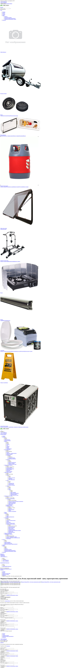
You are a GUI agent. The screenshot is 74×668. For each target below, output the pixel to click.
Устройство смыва (11, 529)
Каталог (3, 12)
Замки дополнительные (14, 493)
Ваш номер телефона (4, 615)
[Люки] (8, 475)
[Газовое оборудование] (12, 465)
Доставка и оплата (5, 635)
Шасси (1, 114)
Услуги (3, 13)
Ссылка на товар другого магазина (6, 617)
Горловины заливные (12, 458)
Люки (1, 229)
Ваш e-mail (2, 616)
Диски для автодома (11, 503)
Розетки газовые (3, 186)
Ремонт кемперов (7, 542)
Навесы (9, 510)
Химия (10, 351)
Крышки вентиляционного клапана (14, 530)
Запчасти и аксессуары (4, 260)
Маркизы (10, 508)
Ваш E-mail (2, 610)
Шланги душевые (11, 463)
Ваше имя (2, 608)
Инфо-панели (10, 504)
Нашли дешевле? (7, 597)
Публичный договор (8, 17)
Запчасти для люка (11, 477)
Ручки (9, 488)
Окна (3, 229)
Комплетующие (16, 186)
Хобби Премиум (3, 52)
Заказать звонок (3, 3)
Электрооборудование (4, 426)
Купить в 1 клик (3, 598)
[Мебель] (7, 513)
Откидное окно (11, 484)
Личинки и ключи (13, 494)
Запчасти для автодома (4, 261)
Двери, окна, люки (3, 228)
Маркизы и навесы (17, 261)
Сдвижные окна (11, 483)
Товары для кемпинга (4, 382)
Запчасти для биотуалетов (4, 351)
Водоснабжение (7, 449)
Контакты (4, 20)
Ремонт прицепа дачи (8, 543)
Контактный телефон (4, 609)
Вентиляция (8, 538)
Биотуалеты (14, 351)
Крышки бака (10, 531)
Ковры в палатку (11, 509)
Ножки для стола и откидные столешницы (15, 501)
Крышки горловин (11, 457)
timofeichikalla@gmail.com (6, 566)
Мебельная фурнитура (6, 320)
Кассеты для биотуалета (20, 351)
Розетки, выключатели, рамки (11, 536)
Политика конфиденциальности (9, 18)
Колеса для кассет (11, 527)
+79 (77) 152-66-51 (3, 433)
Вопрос (2, 607)
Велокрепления (11, 261)
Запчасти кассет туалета (28, 351)
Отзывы (3, 14)
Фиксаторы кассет (11, 532)
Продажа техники (3, 93)
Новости (5, 16)
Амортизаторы (15, 115)
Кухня (1, 292)
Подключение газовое (10, 186)
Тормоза (1, 115)
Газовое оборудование (4, 185)
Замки (9, 489)
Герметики (10, 478)
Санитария (2, 350)
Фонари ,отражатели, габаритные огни (13, 537)
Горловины (21, 135)
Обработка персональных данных (10, 19)
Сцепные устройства (12, 502)
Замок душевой (13, 492)
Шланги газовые (25, 186)
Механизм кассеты (11, 526)
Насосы (1, 135)
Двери (5, 229)
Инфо (3, 15)
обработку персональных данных (12, 595)
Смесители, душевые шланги (8, 135)
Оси (4, 115)
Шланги (24, 135)
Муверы (11, 115)
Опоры (9, 115)
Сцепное (6, 115)
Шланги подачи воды (12, 462)
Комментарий (2, 619)
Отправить (2, 596)
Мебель (1, 319)
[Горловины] (10, 455)
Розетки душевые (16, 135)
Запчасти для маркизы (12, 511)
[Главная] (4, 429)
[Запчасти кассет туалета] (15, 524)
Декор (1, 320)
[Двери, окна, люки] (11, 472)
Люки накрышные (11, 479)
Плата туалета (10, 528)
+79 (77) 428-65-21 (3, 432)
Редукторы (21, 186)
